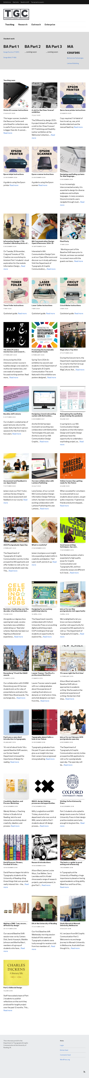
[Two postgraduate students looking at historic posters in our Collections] (73, 594)
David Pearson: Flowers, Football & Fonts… (13, 863)
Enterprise (50, 24)
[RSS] (84, 1071)
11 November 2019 (67, 550)
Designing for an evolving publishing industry (42, 610)
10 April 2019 (37, 614)
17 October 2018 (38, 926)
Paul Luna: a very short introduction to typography (14, 738)
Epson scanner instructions (43, 174)
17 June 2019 (7, 614)
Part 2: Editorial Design (12, 988)
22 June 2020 (65, 486)
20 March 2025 (65, 113)
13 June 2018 (8, 990)
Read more (7, 133)
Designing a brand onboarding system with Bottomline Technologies (44, 416)
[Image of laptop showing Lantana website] (44, 466)
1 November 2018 (66, 867)
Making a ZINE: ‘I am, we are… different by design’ (15, 924)
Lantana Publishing (73, 63)
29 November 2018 (10, 806)
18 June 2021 (64, 419)
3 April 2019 (64, 614)
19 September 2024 (39, 246)
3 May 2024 (64, 308)
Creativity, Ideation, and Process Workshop (13, 802)
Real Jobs (16, 2)
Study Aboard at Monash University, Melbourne (70, 924)
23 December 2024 (10, 177)
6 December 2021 (38, 419)
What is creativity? (39, 545)
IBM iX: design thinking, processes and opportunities (43, 802)
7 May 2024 (7, 308)
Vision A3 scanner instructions (15, 110)
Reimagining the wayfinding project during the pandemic (71, 415)
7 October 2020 (9, 486)
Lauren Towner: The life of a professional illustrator (43, 674)
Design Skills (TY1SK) (9, 57)
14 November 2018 (39, 865)
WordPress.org (65, 1059)
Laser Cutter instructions (42, 305)
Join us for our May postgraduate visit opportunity (72, 610)
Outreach (36, 24)
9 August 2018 (65, 928)
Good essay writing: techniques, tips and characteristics (68, 547)
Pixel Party (64, 241)
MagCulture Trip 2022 (69, 350)
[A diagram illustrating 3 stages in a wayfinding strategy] (73, 399)
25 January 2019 (9, 742)
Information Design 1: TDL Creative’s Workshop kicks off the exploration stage (15, 243)
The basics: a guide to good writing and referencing (71, 863)
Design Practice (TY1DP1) (11, 52)
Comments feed (65, 1055)
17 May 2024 (64, 244)
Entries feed (64, 1050)
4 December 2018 (66, 742)
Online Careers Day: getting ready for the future (71, 482)
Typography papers (37, 2)
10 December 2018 (38, 742)
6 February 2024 (38, 355)
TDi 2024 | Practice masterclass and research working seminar (13, 352)
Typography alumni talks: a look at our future (42, 738)
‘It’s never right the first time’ (72, 673)
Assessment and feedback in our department (15, 482)
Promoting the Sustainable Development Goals (43, 351)
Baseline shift (25, 2)
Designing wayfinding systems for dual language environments (72, 176)
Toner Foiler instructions (13, 305)
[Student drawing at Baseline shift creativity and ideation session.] (44, 530)
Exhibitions (7, 2)
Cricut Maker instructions (70, 305)
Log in (62, 1045)
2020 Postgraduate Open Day (15, 545)
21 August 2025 (9, 113)
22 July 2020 (36, 486)
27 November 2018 (39, 806)
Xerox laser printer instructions (72, 110)
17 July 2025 (36, 115)
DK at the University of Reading (44, 923)
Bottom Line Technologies (75, 58)
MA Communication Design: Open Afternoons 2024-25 (43, 242)
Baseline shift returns (12, 414)
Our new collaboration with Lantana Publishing (43, 482)
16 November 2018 (67, 806)
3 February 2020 (9, 548)
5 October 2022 (9, 417)
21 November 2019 (39, 548)
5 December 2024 (66, 179)
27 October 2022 (66, 353)
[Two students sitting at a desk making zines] (44, 95)
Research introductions (41, 862)
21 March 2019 (8, 678)
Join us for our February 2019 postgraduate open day (71, 738)
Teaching (9, 24)
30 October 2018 (10, 928)
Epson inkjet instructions (13, 174)
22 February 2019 (66, 676)
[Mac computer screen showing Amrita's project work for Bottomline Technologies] (44, 399)
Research (23, 24)
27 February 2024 (10, 355)
